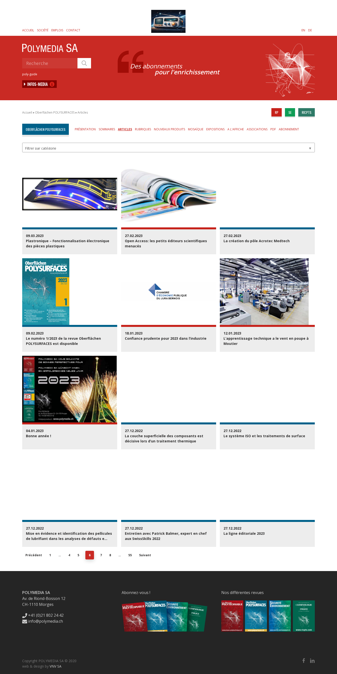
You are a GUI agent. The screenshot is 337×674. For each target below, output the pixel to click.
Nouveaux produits (169, 129)
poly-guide (29, 74)
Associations (257, 129)
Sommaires (107, 129)
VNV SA (55, 666)
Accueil (28, 30)
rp (276, 112)
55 (130, 555)
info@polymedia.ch (45, 621)
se (290, 112)
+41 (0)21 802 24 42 (45, 615)
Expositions (215, 129)
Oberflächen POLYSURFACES (55, 112)
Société (42, 30)
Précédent (33, 555)
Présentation (85, 129)
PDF (273, 129)
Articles (82, 112)
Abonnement (289, 129)
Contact (73, 30)
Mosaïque (195, 129)
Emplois (57, 30)
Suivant (145, 555)
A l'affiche (235, 129)
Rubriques (143, 129)
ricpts (306, 112)
